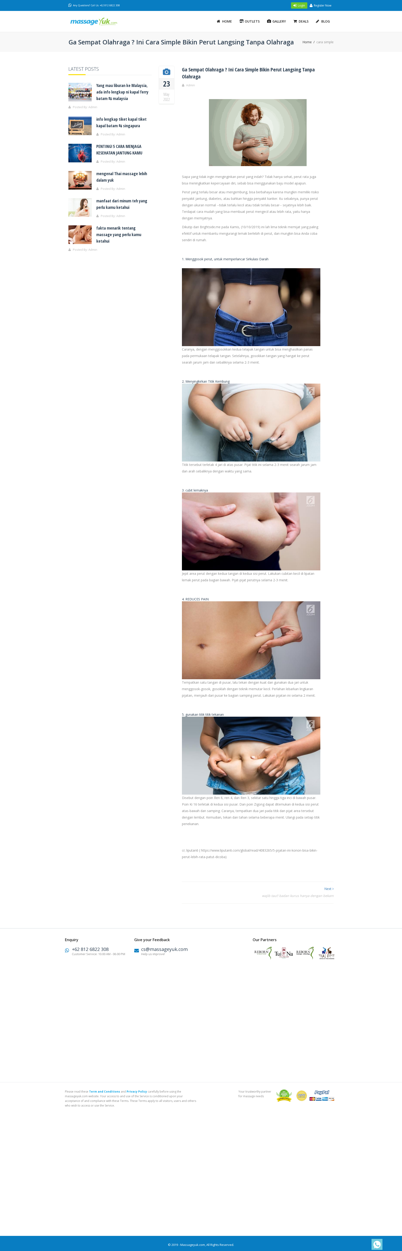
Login (301, 5)
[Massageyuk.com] (99, 21)
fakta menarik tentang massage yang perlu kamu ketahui (118, 234)
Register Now (322, 5)
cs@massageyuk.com (164, 949)
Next (328, 888)
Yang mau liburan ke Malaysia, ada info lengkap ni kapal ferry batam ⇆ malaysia (122, 92)
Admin (190, 85)
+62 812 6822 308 (90, 949)
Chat (376, 1244)
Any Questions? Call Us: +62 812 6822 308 (96, 5)
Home (227, 21)
